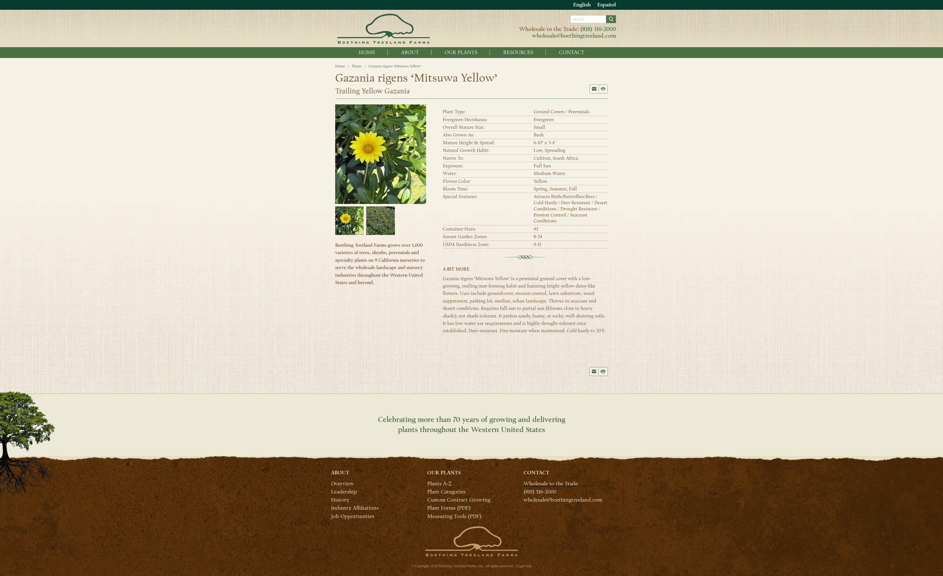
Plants (356, 66)
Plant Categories (446, 491)
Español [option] (606, 4)
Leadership (344, 491)
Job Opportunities (352, 516)
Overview (342, 483)
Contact (571, 52)
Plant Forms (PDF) (449, 508)
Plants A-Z (439, 483)
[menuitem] (367, 52)
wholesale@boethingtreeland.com (574, 35)
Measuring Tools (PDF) (454, 516)
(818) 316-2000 (598, 29)
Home (367, 52)
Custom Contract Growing (458, 500)
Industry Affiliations (355, 508)
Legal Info (524, 566)
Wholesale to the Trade (551, 483)
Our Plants (461, 52)
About (410, 52)
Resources (518, 52)
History (340, 500)
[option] (606, 4)
